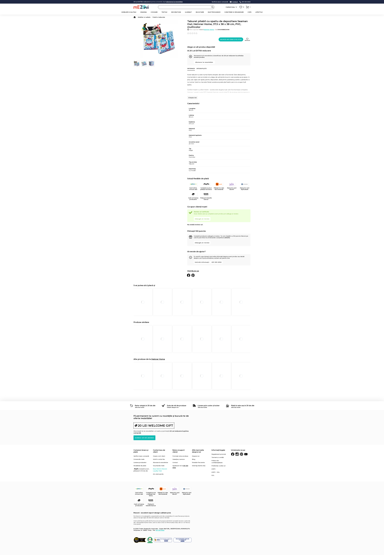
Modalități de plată (140, 465)
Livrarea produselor (140, 462)
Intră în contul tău (159, 459)
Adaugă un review (202, 219)
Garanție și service (178, 459)
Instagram (237, 454)
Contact (235, 2)
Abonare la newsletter (204, 62)
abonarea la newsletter (174, 1)
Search (212, 7)
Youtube (246, 454)
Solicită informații (202, 262)
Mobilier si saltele (129, 12)
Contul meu (230, 7)
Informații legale (218, 450)
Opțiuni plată (201, 68)
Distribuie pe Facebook (188, 275)
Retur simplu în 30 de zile (145, 406)
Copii (249, 12)
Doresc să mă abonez (144, 438)
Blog (193, 459)
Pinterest (241, 454)
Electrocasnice (214, 12)
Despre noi (195, 456)
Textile (164, 12)
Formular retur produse (180, 456)
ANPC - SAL (216, 472)
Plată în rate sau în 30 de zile (242, 406)
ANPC (214, 469)
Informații (191, 68)
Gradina (143, 12)
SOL (213, 475)
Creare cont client (159, 456)
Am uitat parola (158, 474)
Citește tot (192, 97)
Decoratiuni (176, 12)
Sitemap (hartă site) (198, 465)
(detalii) (227, 237)
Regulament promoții (219, 454)
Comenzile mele (139, 459)
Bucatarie (200, 12)
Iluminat (188, 12)
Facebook (232, 454)
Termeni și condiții (218, 457)
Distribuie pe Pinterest (193, 275)
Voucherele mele (158, 465)
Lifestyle (258, 12)
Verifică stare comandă (220, 2)
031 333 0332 (246, 2)
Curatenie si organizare (234, 12)
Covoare (154, 12)
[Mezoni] (135, 17)
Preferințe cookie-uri (219, 466)
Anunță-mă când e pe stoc (231, 39)
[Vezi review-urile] (218, 33)
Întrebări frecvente (198, 462)
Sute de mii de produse (176, 406)
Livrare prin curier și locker (209, 406)
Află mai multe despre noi (198, 451)
